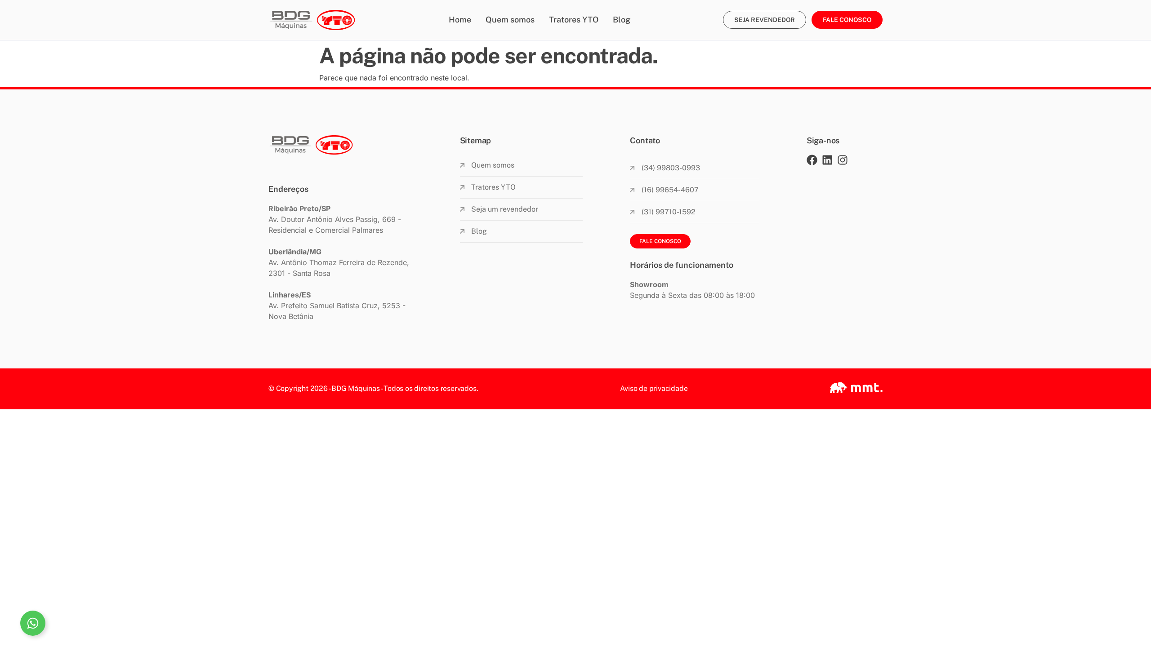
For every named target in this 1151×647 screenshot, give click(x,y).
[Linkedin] (827, 160)
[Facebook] (812, 160)
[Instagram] (842, 160)
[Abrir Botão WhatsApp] (32, 623)
